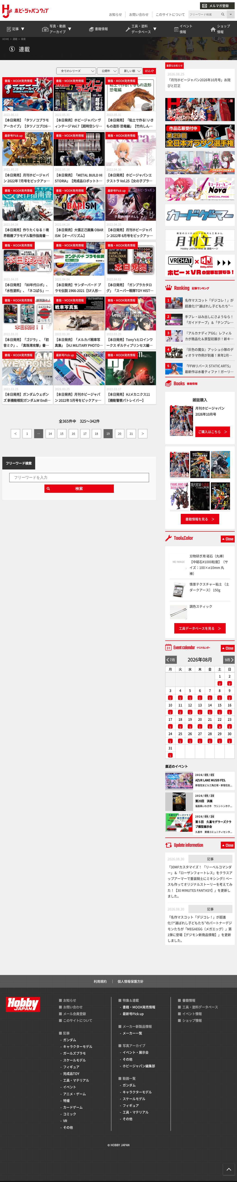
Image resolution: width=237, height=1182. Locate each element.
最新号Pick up (133, 1013)
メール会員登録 (74, 1013)
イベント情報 (192, 1013)
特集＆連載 (131, 1000)
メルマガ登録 (219, 5)
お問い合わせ (139, 14)
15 (61, 434)
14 (50, 434)
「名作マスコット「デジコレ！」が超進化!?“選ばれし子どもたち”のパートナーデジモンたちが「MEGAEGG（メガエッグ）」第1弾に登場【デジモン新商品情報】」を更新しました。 (200, 929)
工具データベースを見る (197, 628)
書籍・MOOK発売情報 (139, 1007)
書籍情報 (188, 1000)
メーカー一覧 (132, 1033)
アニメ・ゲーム (74, 1093)
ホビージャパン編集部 (139, 1065)
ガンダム (69, 1039)
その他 (68, 1127)
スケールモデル (74, 1060)
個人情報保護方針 (130, 981)
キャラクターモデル (77, 1046)
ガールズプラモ (74, 1053)
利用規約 (100, 981)
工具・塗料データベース (200, 1007)
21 (131, 434)
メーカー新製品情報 (137, 1026)
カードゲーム (73, 1107)
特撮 (66, 1100)
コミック (69, 1114)
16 (73, 434)
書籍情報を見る (196, 519)
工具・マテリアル (76, 1080)
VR (65, 1120)
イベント (69, 1087)
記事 (210, 858)
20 (119, 434)
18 (96, 434)
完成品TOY (71, 1073)
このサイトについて (170, 14)
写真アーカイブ (134, 1045)
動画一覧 (129, 1078)
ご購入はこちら (209, 431)
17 (85, 434)
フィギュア (71, 1066)
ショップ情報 (192, 1020)
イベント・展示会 (136, 1052)
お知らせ (115, 14)
